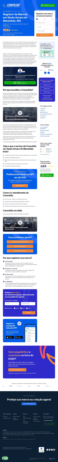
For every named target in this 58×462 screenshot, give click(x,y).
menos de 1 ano (47, 85)
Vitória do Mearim (44, 136)
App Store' (10, 337)
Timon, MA (42, 117)
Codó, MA (42, 110)
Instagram (50, 450)
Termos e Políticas (7, 452)
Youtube (54, 450)
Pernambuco (25, 433)
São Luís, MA (43, 116)
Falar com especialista (29, 403)
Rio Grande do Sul (10, 434)
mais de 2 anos (47, 92)
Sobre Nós (5, 416)
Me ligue (29, 312)
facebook (47, 450)
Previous (45, 73)
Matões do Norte (44, 130)
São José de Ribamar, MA (46, 114)
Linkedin (52, 450)
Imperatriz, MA (44, 112)
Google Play (19, 337)
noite (29, 308)
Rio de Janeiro (38, 433)
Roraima (4, 434)
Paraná (33, 433)
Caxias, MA (43, 108)
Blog (24, 416)
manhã (17, 308)
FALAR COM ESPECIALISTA (17, 369)
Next (49, 73)
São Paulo (27, 434)
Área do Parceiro (36, 421)
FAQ (24, 420)
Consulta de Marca (27, 418)
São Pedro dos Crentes (46, 134)
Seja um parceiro (36, 416)
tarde (23, 308)
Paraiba (21, 433)
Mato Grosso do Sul (7, 433)
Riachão (42, 132)
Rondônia (52, 433)
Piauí (30, 433)
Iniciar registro (45, 35)
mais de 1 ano (47, 88)
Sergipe (23, 434)
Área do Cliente (16, 416)
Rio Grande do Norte (45, 433)
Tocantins (32, 434)
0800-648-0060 (49, 420)
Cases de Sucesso (7, 418)
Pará (18, 433)
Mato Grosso (13, 433)
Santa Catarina (18, 434)
